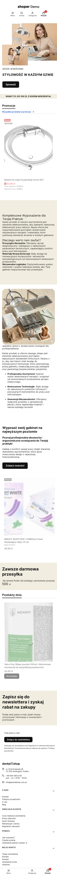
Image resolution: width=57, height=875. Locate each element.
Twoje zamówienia (10, 854)
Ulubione (6, 864)
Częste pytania (8, 840)
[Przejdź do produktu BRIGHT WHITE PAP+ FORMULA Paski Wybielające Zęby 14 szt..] (29, 507)
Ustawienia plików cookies (13, 843)
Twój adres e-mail (11, 733)
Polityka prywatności (11, 799)
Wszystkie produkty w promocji (16, 112)
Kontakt (5, 796)
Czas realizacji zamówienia (13, 816)
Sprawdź (11, 84)
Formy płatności (9, 818)
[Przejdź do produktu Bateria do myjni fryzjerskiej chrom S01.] (28, 147)
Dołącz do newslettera (18, 739)
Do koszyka (11, 676)
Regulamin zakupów (11, 826)
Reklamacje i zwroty (10, 824)
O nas (4, 802)
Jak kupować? (8, 837)
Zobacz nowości (15, 465)
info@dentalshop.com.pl (16, 782)
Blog (4, 804)
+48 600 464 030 (14, 776)
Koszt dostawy (8, 821)
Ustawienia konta (9, 862)
